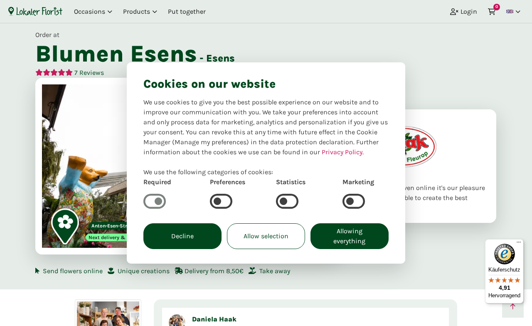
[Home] (35, 11)
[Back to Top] (513, 307)
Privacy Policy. (343, 152)
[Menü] (519, 244)
